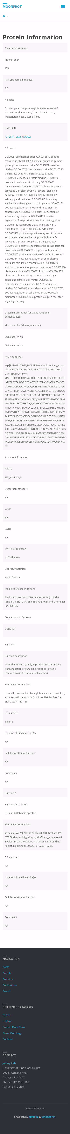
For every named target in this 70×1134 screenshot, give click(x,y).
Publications (10, 985)
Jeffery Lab (9, 1063)
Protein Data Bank (14, 1027)
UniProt (7, 1021)
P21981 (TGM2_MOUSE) (18, 136)
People (7, 973)
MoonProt (12, 6)
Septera (33, 1117)
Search (7, 991)
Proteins (8, 979)
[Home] (4, 16)
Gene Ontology (12, 1033)
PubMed (8, 1039)
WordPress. (49, 1117)
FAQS (6, 967)
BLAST (6, 1015)
